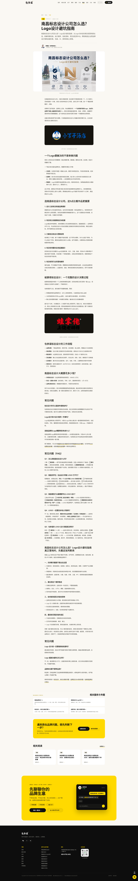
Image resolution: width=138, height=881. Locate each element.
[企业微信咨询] (23, 840)
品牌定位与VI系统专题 (76, 679)
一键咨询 (109, 2)
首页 (42, 15)
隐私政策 (114, 875)
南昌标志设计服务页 (63, 444)
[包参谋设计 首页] (29, 2)
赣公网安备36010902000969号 (71, 875)
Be (30, 840)
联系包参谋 (60, 446)
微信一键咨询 (37, 810)
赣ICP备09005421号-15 (57, 875)
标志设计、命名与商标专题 (61, 679)
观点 (46, 15)
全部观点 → (102, 746)
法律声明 (110, 875)
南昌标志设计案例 (78, 444)
